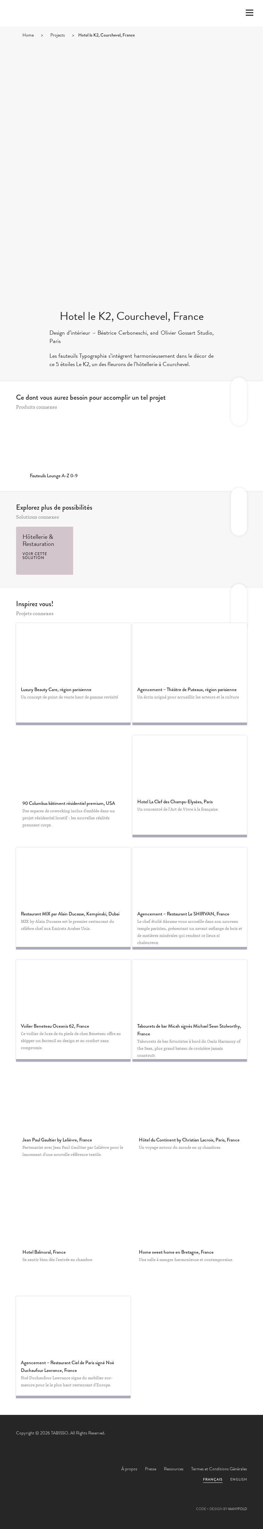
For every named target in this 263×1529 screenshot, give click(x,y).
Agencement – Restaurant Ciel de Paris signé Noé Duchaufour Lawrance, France (67, 1366)
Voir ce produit (54, 442)
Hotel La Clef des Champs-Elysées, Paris (175, 801)
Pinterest (131, 1502)
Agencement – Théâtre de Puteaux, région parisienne (187, 689)
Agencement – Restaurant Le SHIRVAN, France (183, 913)
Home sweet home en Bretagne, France (176, 1252)
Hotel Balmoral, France (44, 1252)
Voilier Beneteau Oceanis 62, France (55, 1026)
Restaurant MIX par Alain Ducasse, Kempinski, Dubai (70, 913)
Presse (150, 1469)
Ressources (173, 1469)
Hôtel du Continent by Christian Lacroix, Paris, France (189, 1139)
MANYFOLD (237, 1509)
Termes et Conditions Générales (219, 1469)
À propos (129, 1469)
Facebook (114, 1502)
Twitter (97, 1502)
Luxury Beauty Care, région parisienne (56, 689)
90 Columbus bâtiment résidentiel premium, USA (68, 803)
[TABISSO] (43, 30)
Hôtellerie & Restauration (38, 540)
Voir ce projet (73, 764)
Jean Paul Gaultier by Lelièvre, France (57, 1139)
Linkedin (149, 1502)
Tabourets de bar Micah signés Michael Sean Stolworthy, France (189, 1030)
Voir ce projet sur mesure (73, 652)
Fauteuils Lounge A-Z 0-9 (54, 475)
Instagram (166, 1502)
